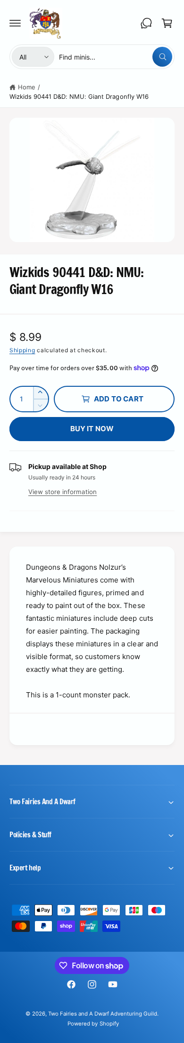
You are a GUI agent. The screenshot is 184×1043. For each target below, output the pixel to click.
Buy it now (92, 428)
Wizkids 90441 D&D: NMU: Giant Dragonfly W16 (79, 96)
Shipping (22, 350)
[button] (15, 23)
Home (26, 87)
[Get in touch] (146, 23)
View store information (62, 491)
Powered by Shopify (92, 1023)
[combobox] (116, 56)
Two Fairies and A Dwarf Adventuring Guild (103, 1013)
